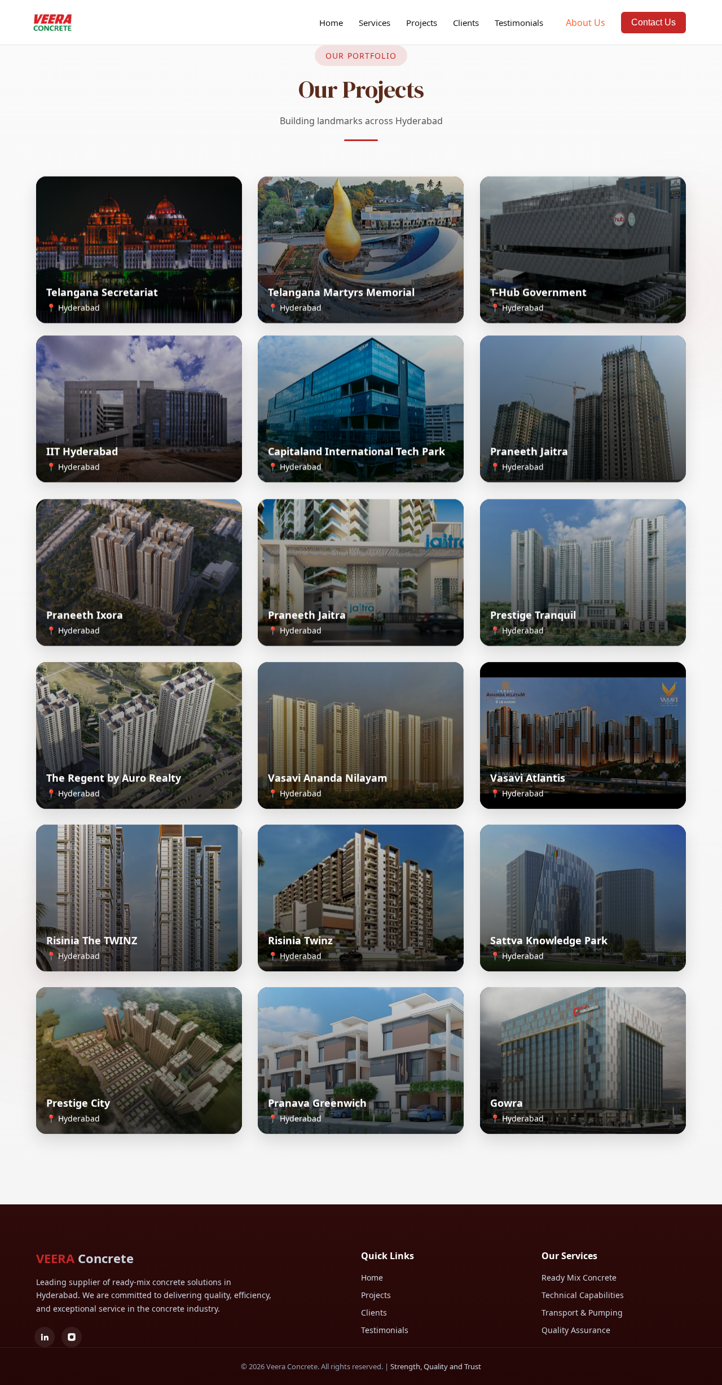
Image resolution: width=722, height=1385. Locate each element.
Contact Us (653, 22)
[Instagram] (71, 1337)
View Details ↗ (82, 304)
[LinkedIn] (44, 1337)
